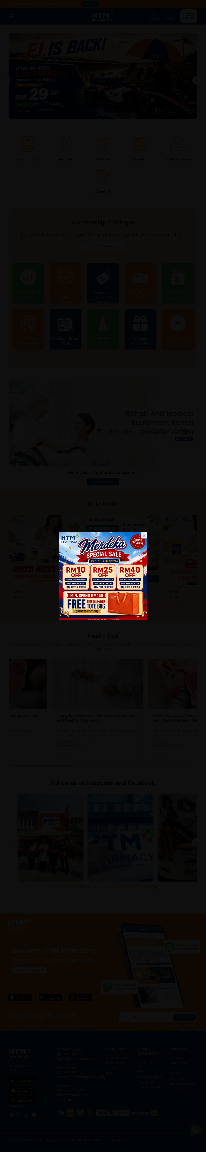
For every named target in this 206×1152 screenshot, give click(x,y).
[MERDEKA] (103, 576)
